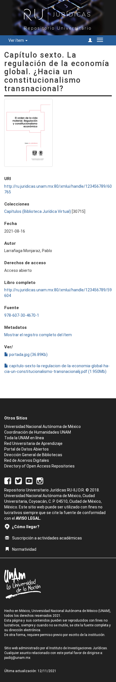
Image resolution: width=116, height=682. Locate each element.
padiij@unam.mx (17, 658)
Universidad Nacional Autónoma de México (42, 426)
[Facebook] (7, 480)
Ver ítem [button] (16, 40)
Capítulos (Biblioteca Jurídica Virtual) (37, 211)
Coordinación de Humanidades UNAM (37, 432)
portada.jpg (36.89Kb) (28, 354)
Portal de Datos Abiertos (26, 449)
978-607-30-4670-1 (21, 315)
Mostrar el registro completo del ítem (38, 335)
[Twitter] (18, 480)
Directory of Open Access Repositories (39, 466)
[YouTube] (29, 480)
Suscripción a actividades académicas (47, 538)
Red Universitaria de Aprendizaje (33, 443)
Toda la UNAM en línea (24, 438)
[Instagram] (39, 480)
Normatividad (24, 549)
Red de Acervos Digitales (26, 460)
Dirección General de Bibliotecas (33, 455)
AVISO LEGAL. (28, 518)
